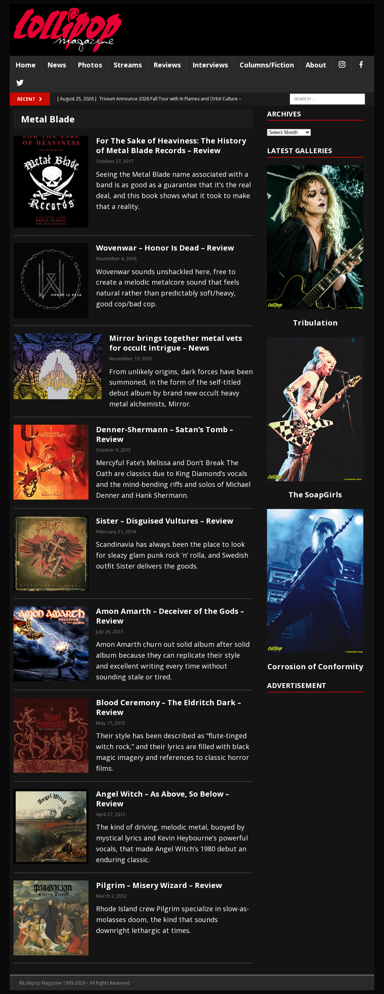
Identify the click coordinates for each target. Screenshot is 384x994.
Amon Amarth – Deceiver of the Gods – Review (170, 616)
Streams (128, 64)
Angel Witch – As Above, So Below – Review (162, 799)
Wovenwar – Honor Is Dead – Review (165, 248)
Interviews (210, 64)
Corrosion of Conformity (315, 666)
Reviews (167, 64)
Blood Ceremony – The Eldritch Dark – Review (168, 707)
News (56, 64)
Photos (90, 64)
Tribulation (315, 323)
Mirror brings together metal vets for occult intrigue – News (175, 343)
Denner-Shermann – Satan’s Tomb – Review (164, 434)
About (316, 64)
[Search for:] (327, 98)
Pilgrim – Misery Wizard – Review (159, 885)
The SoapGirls (315, 495)
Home (25, 64)
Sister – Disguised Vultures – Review (164, 521)
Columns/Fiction (267, 64)
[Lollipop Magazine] (67, 30)
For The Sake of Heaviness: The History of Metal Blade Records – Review (171, 145)
